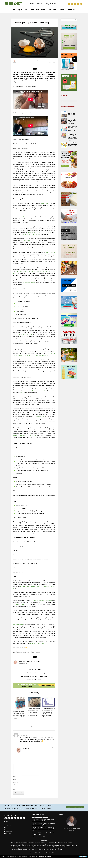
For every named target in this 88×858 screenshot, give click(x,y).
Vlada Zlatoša (26, 240)
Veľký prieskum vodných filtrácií (40, 817)
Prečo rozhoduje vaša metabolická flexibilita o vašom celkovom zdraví (43, 820)
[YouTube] (24, 663)
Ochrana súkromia (7, 833)
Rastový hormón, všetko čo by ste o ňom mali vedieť (48, 709)
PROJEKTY (43, 10)
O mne (5, 823)
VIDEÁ (37, 10)
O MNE (55, 10)
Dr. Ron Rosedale (18, 624)
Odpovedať (52, 732)
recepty (33, 652)
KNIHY (32, 10)
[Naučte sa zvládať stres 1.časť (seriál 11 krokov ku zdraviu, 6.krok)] (64, 145)
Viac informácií (48, 856)
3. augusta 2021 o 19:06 (24, 735)
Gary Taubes (36, 234)
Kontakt (5, 829)
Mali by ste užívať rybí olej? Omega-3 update (18, 712)
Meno (14, 776)
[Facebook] (21, 663)
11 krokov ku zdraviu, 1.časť (39, 837)
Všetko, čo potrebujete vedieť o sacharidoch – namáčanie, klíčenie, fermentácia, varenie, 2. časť (43, 828)
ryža (44, 390)
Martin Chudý (26, 748)
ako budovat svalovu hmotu (21, 652)
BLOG (26, 10)
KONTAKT (62, 10)
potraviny (29, 652)
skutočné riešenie (45, 203)
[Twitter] (23, 663)
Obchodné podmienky (8, 831)
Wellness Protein (39, 416)
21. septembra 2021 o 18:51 (27, 749)
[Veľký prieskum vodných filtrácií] (64, 114)
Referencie (6, 827)
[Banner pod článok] (34, 685)
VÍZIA (50, 10)
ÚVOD (14, 10)
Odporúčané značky (8, 825)
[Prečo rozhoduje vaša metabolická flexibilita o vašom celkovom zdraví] (64, 121)
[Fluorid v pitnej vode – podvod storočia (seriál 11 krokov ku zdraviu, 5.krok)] (64, 128)
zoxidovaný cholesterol (19, 329)
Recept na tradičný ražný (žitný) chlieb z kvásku (34, 709)
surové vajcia (38, 652)
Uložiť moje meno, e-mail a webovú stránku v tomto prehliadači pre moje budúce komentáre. (32, 785)
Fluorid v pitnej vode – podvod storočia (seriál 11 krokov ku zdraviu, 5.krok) (43, 824)
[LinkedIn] (26, 663)
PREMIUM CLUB (71, 10)
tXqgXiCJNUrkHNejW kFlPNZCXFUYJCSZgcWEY (25, 61)
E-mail (15, 779)
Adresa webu (15, 782)
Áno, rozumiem (83, 856)
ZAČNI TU (20, 10)
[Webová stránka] (19, 663)
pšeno (40, 390)
